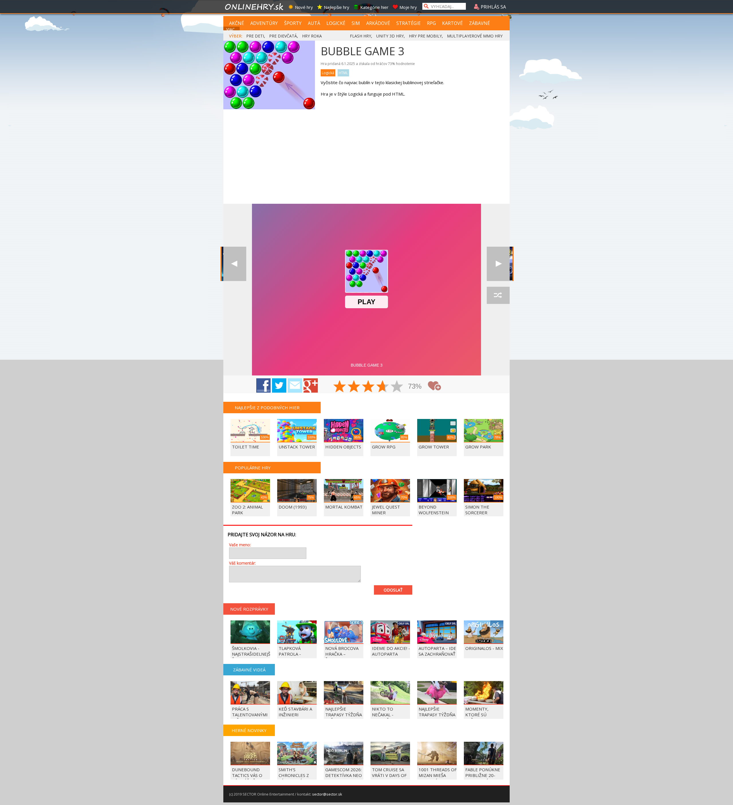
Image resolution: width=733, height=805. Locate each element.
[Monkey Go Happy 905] (498, 264)
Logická (328, 72)
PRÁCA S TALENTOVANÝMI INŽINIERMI (250, 714)
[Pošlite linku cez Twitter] (279, 385)
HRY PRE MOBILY (425, 36)
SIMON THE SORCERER (477, 509)
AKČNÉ (236, 23)
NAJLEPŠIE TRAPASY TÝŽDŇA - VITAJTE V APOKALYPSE (437, 717)
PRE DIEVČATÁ (283, 36)
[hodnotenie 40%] (354, 387)
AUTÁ (314, 23)
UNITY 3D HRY (390, 36)
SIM (356, 23)
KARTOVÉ (452, 23)
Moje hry (408, 7)
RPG (431, 23)
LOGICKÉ (335, 23)
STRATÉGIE (408, 23)
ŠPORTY (293, 23)
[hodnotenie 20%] (340, 387)
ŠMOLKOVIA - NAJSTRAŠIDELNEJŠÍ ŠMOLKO (252, 653)
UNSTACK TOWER (297, 447)
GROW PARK (478, 447)
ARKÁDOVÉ (378, 23)
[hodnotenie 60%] (368, 387)
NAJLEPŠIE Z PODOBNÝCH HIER (267, 407)
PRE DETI (255, 36)
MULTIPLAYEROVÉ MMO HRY (475, 36)
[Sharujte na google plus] (311, 385)
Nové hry (304, 7)
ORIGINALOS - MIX (484, 648)
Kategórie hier (374, 7)
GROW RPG (383, 447)
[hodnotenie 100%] (397, 387)
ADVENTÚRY (264, 23)
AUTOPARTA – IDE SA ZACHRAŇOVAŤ (437, 651)
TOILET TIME (245, 447)
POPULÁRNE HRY (253, 467)
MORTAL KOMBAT (343, 507)
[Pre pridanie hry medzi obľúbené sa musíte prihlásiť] (434, 386)
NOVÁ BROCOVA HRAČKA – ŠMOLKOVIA (341, 653)
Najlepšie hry (336, 7)
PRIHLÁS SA (493, 7)
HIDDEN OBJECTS (343, 447)
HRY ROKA (312, 36)
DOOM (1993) (293, 507)
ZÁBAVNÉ (479, 23)
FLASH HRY (360, 36)
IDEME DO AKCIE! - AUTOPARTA (391, 651)
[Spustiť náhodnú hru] (498, 295)
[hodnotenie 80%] (383, 387)
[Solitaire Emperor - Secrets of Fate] (234, 264)
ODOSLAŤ (393, 590)
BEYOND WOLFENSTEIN (434, 509)
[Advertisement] (366, 161)
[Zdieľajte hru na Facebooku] (263, 385)
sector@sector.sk (327, 794)
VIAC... (231, 29)
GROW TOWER (434, 447)
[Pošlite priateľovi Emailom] (295, 385)
